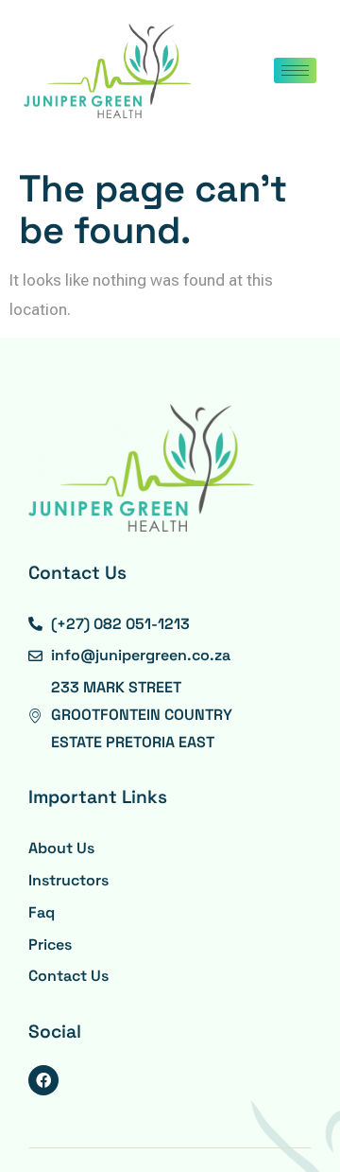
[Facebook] (43, 1080)
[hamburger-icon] (295, 70)
